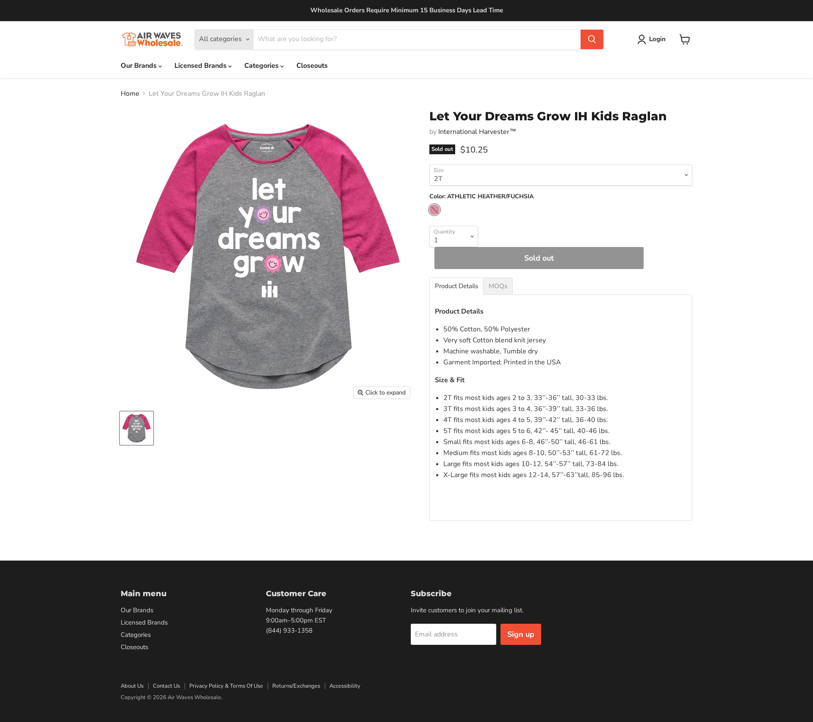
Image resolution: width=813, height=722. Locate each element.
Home (130, 93)
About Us (132, 686)
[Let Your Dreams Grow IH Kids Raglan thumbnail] (136, 428)
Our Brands (139, 65)
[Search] (592, 39)
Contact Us (166, 686)
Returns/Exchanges (296, 686)
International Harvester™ (477, 131)
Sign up (520, 634)
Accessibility (344, 686)
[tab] (456, 286)
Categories (262, 65)
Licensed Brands (201, 65)
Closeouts (312, 65)
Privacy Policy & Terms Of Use (226, 686)
